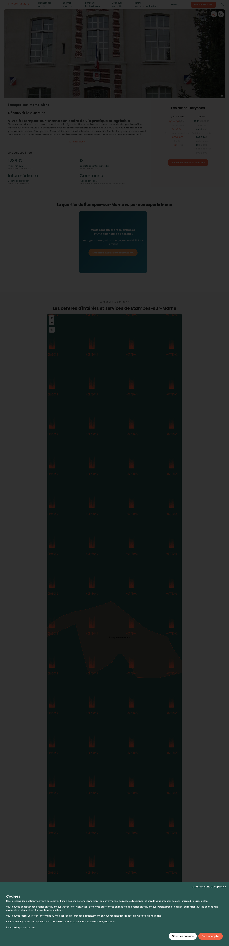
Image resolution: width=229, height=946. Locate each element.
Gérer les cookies (183, 936)
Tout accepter (210, 936)
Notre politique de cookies (20, 927)
